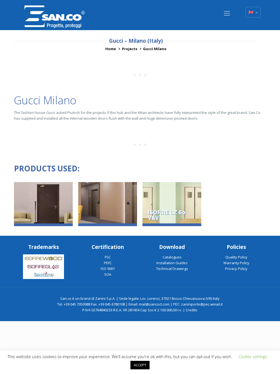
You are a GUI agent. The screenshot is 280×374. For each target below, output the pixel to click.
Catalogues (172, 257)
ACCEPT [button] (140, 365)
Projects (129, 48)
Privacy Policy (236, 268)
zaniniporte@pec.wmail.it (202, 304)
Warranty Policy (236, 262)
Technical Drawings (172, 268)
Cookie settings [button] (253, 356)
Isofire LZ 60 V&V (166, 215)
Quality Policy (236, 257)
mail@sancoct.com (154, 304)
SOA (107, 274)
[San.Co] (54, 15)
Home (110, 48)
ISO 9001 (108, 268)
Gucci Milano (155, 48)
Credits (191, 309)
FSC (108, 257)
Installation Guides (172, 262)
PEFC (108, 262)
